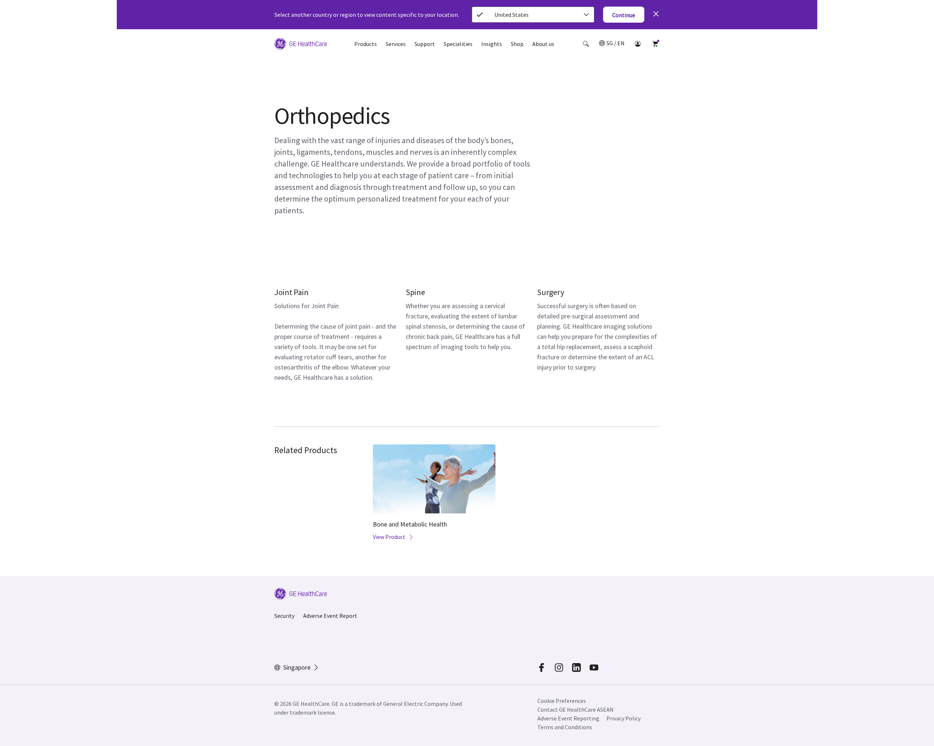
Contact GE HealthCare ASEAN (575, 709)
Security (284, 615)
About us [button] (543, 43)
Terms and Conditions (564, 727)
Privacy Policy (623, 718)
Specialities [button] (458, 43)
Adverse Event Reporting (568, 718)
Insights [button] (491, 43)
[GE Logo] (300, 45)
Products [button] (365, 43)
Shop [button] (517, 43)
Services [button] (396, 43)
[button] (586, 43)
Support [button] (424, 43)
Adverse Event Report (330, 615)
